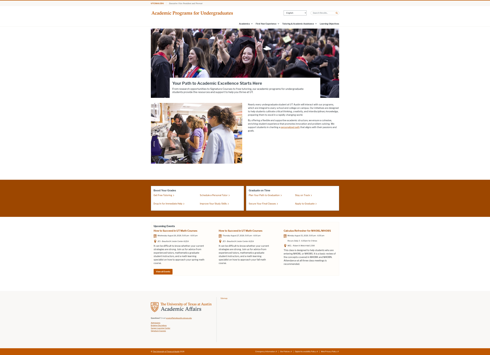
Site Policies (285, 352)
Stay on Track (302, 195)
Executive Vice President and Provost (185, 3)
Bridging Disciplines (159, 326)
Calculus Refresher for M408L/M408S (307, 230)
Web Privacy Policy (329, 352)
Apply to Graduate (305, 203)
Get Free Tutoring (163, 195)
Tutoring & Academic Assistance (298, 24)
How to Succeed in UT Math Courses (175, 230)
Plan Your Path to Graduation (264, 195)
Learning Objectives (329, 24)
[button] (251, 23)
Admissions (155, 323)
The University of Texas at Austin (166, 352)
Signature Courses (158, 331)
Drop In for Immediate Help (168, 203)
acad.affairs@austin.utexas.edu (179, 318)
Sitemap (223, 298)
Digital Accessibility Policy (305, 352)
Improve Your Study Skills (213, 203)
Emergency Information (265, 352)
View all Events (163, 271)
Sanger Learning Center (160, 328)
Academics (244, 24)
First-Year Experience (266, 24)
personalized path (290, 127)
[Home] (192, 13)
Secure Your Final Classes (262, 203)
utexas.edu (157, 3)
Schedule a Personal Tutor (214, 195)
